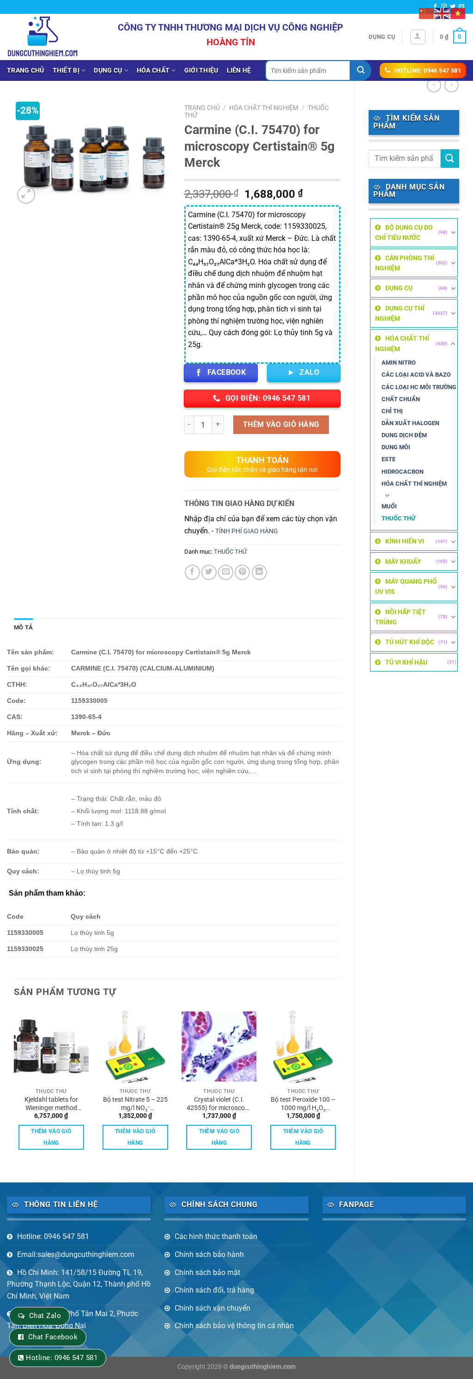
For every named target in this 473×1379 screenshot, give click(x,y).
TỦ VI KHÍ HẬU (406, 662)
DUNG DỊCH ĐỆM (404, 435)
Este (388, 459)
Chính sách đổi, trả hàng (214, 1290)
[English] (442, 12)
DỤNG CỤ (108, 70)
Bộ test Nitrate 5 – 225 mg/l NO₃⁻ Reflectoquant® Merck (135, 1104)
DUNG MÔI (396, 447)
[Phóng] (26, 195)
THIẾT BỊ (66, 70)
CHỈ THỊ (392, 411)
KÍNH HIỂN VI (404, 541)
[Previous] (14, 1087)
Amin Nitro (399, 362)
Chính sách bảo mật (207, 1272)
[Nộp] (361, 70)
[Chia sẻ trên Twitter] (209, 572)
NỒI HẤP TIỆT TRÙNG (400, 617)
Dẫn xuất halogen (410, 423)
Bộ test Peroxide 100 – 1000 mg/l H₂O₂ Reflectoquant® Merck (303, 1104)
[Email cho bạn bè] (225, 572)
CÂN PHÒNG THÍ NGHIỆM (404, 263)
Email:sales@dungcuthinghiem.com (75, 1254)
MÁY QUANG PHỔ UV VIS (406, 586)
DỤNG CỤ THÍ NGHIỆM (399, 313)
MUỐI (389, 506)
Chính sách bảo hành (209, 1254)
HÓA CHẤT (153, 70)
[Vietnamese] (458, 12)
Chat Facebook (53, 1337)
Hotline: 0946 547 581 (53, 1236)
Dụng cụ (382, 36)
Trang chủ (25, 70)
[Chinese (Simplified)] (427, 12)
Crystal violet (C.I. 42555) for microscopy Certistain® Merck (219, 1104)
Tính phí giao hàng (246, 531)
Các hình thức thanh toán (216, 1236)
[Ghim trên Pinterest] (242, 572)
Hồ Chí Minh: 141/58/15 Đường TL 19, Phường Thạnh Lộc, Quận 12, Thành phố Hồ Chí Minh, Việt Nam (79, 1284)
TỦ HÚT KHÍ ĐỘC (409, 642)
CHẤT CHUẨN (401, 399)
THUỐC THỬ (398, 518)
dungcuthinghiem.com (263, 1367)
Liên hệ (239, 70)
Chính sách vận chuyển (212, 1308)
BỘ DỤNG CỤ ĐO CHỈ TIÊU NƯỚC (404, 232)
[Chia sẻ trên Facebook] (192, 572)
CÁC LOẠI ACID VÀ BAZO (416, 374)
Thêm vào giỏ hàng (281, 424)
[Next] (340, 1087)
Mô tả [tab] (23, 627)
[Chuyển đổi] (453, 232)
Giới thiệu (201, 70)
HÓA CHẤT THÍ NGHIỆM (402, 343)
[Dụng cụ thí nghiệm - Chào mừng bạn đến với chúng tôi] (43, 36)
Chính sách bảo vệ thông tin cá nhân (234, 1325)
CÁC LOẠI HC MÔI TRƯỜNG (419, 387)
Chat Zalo (45, 1316)
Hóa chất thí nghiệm (414, 483)
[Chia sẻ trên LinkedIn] (259, 572)
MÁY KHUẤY (403, 561)
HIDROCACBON (403, 471)
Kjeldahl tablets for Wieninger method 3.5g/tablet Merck (51, 1104)
